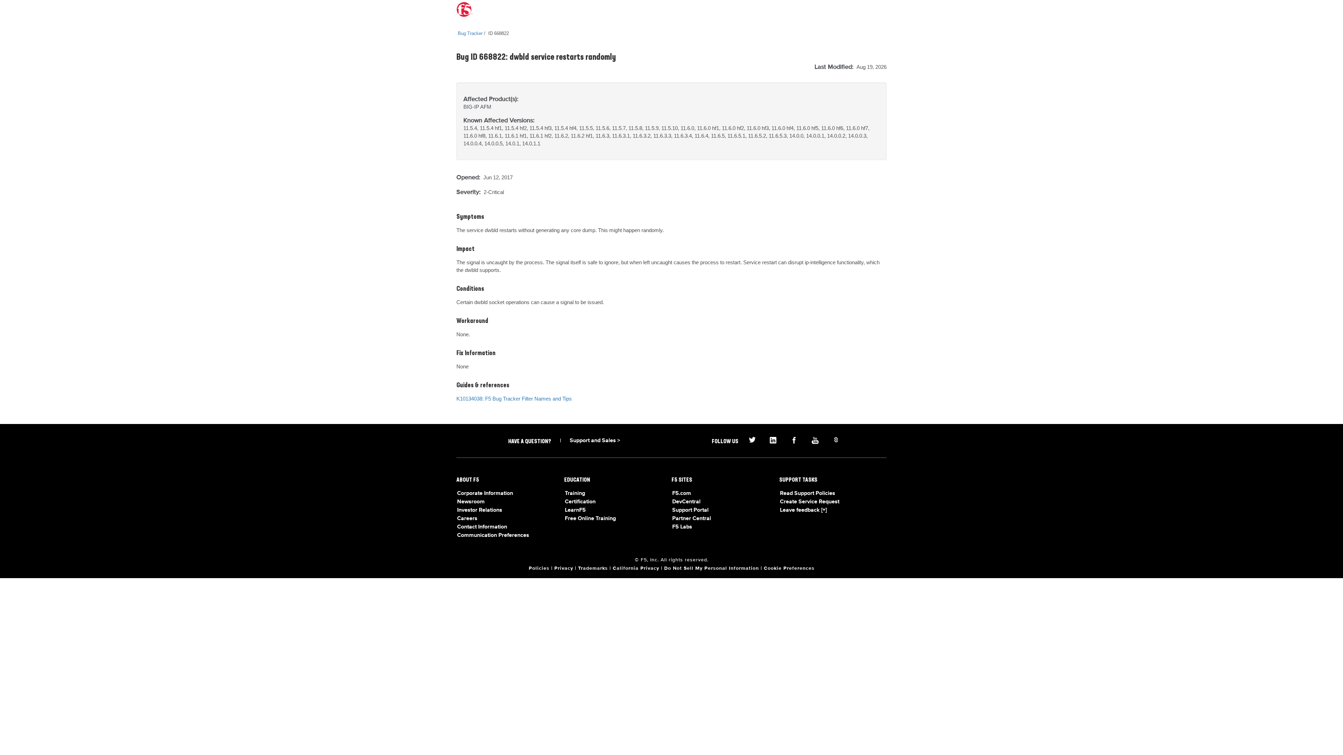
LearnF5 (575, 510)
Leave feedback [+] (803, 510)
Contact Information (482, 527)
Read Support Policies (807, 493)
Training (575, 493)
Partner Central (691, 519)
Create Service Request (809, 502)
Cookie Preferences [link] (789, 568)
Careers (467, 519)
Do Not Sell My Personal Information (711, 568)
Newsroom (471, 502)
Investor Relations (479, 510)
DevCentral (686, 502)
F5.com (681, 493)
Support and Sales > (595, 441)
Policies (539, 568)
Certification (580, 502)
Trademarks (593, 568)
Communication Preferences (493, 535)
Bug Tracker (470, 33)
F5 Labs (682, 527)
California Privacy (636, 568)
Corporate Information (485, 493)
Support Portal (690, 510)
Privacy (563, 568)
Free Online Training (590, 519)
